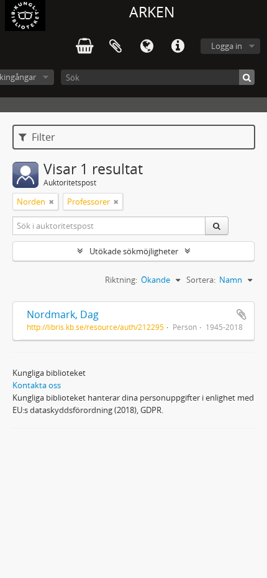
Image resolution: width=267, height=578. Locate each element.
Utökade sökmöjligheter (133, 251)
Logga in (226, 45)
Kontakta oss (36, 385)
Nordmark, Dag (63, 314)
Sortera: (200, 279)
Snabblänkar (177, 46)
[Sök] (247, 77)
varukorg (84, 46)
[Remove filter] (51, 201)
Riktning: (121, 279)
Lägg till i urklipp (241, 314)
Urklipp (115, 46)
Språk (146, 46)
